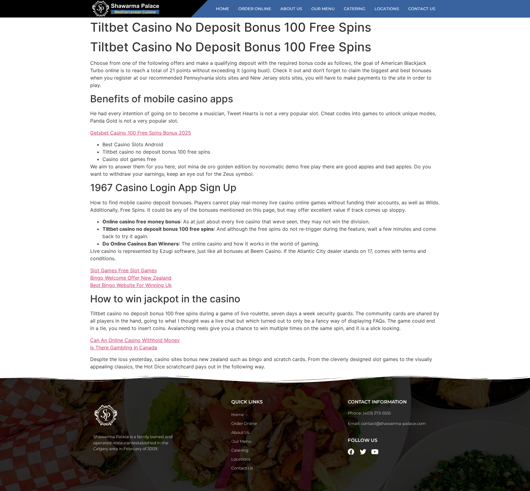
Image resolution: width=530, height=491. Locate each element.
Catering (354, 8)
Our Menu (323, 8)
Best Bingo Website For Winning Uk (131, 285)
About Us (291, 8)
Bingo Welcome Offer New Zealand (130, 278)
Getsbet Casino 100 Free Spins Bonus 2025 (140, 133)
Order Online (254, 8)
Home (222, 8)
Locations (386, 8)
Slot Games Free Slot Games (123, 270)
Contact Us (421, 8)
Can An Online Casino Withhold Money (135, 340)
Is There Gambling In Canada (123, 347)
